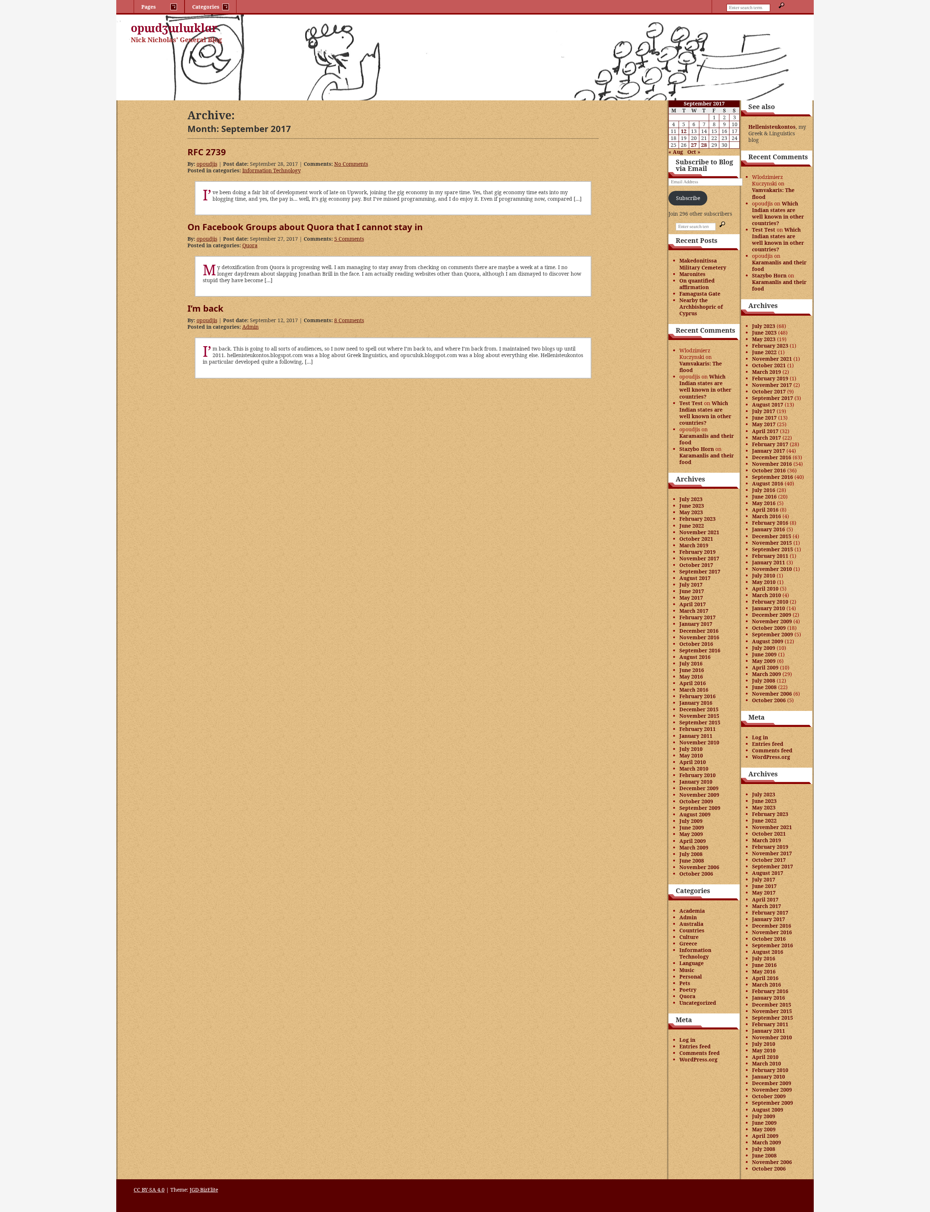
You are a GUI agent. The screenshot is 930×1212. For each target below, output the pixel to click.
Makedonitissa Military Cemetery (702, 264)
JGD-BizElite (204, 1189)
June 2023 (691, 505)
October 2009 (696, 801)
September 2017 (699, 571)
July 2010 (691, 748)
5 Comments (349, 238)
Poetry (687, 989)
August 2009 (695, 814)
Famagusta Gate (699, 293)
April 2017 (692, 604)
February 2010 (697, 775)
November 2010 (699, 742)
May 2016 (691, 676)
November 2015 (699, 715)
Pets (684, 983)
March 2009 (693, 847)
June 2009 (691, 827)
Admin (250, 326)
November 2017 (699, 558)
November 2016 (699, 637)
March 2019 (693, 545)
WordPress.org (698, 1059)
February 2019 (697, 551)
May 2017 (691, 597)
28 (704, 144)
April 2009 (692, 840)
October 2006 (696, 873)
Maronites (692, 274)
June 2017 (691, 591)
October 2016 (696, 643)
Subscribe (688, 198)
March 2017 (693, 610)
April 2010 (692, 762)
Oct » (693, 151)
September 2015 (699, 722)
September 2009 (699, 807)
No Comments (351, 163)
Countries (691, 930)
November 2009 (699, 794)
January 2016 (695, 702)
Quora (250, 245)
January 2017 (695, 623)
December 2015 (699, 709)
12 (684, 131)
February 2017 (697, 617)
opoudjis (207, 163)
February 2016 (697, 696)
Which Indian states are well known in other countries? (705, 386)
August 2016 (695, 656)
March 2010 (693, 768)
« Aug (675, 151)
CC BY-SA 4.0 (149, 1189)
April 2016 (692, 683)
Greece (688, 943)
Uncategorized (697, 1002)
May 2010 (691, 755)
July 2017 (691, 584)
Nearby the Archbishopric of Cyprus (701, 307)
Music (686, 970)
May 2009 (691, 834)
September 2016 (699, 650)
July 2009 (691, 820)
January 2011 (695, 735)
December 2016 (699, 630)
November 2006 (699, 867)
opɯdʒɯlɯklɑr (174, 27)
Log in (687, 1039)
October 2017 (696, 564)
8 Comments (349, 320)
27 (694, 144)
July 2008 (691, 854)
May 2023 (691, 512)
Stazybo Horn (696, 448)
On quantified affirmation (697, 284)
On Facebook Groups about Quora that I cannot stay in (305, 227)
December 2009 (699, 788)
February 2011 (697, 728)
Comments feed (699, 1052)
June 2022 (691, 525)
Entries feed (695, 1046)
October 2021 (696, 538)
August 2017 (695, 578)
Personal (690, 976)
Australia (691, 923)
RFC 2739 (206, 152)
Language (691, 963)
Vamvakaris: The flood (700, 366)
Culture (689, 936)
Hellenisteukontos (772, 126)
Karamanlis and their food (706, 439)
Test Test (691, 403)
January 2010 (695, 781)
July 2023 (691, 499)
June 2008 (691, 860)
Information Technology (271, 170)
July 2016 (691, 663)
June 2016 (691, 670)
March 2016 (693, 689)
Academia (692, 910)
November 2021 (699, 532)
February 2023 (697, 518)
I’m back (205, 308)
